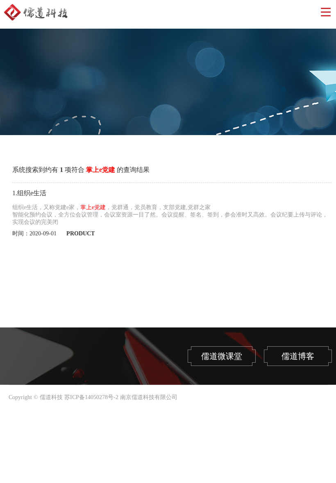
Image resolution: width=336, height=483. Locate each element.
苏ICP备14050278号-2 (91, 397)
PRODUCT (80, 233)
